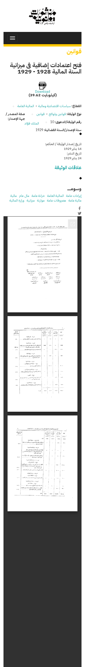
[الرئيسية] (42, 16)
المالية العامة (55, 195)
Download (42, 91)
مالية (13, 195)
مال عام (24, 195)
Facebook (79, 208)
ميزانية (31, 200)
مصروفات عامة (56, 200)
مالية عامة (74, 200)
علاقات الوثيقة (68, 167)
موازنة (41, 200)
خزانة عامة (38, 195)
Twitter (79, 213)
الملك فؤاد (32, 123)
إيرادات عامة (73, 195)
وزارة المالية (16, 200)
